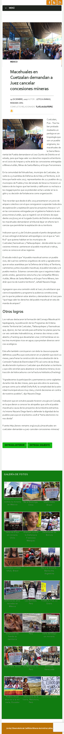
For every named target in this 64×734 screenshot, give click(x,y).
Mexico (14, 62)
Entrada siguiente (40, 445)
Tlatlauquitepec (44, 107)
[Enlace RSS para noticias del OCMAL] (59, 2)
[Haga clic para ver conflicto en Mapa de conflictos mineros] (11, 111)
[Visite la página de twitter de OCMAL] (54, 2)
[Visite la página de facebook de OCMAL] (48, 2)
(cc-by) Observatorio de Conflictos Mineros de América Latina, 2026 (31, 728)
